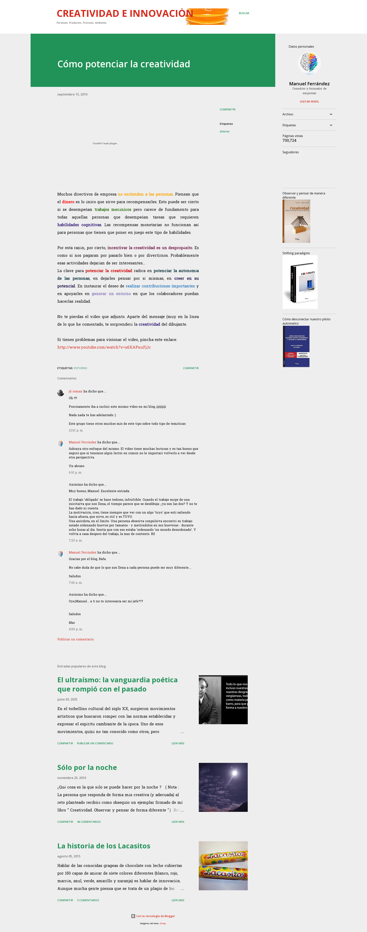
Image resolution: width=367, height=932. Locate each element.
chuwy (163, 923)
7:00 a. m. (76, 583)
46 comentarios (89, 822)
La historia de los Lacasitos (103, 845)
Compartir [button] (227, 109)
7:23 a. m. (76, 540)
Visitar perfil (309, 101)
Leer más (178, 743)
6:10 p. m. (75, 472)
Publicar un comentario (75, 639)
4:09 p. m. (76, 629)
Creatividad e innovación (125, 13)
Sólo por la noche (87, 767)
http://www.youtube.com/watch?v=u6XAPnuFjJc (104, 348)
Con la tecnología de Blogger (155, 916)
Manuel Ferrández (82, 442)
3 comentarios (88, 900)
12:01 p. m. (76, 430)
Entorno (224, 131)
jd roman (75, 391)
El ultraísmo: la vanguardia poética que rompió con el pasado (117, 684)
